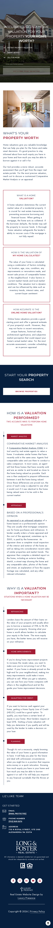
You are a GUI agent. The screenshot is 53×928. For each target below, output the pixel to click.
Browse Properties (27, 391)
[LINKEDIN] (26, 880)
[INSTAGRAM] (19, 880)
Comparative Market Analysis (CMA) (26, 448)
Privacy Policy (37, 911)
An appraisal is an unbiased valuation (24, 520)
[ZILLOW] (39, 880)
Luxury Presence (26, 898)
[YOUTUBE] (33, 880)
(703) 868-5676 (15, 821)
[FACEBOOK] (13, 880)
